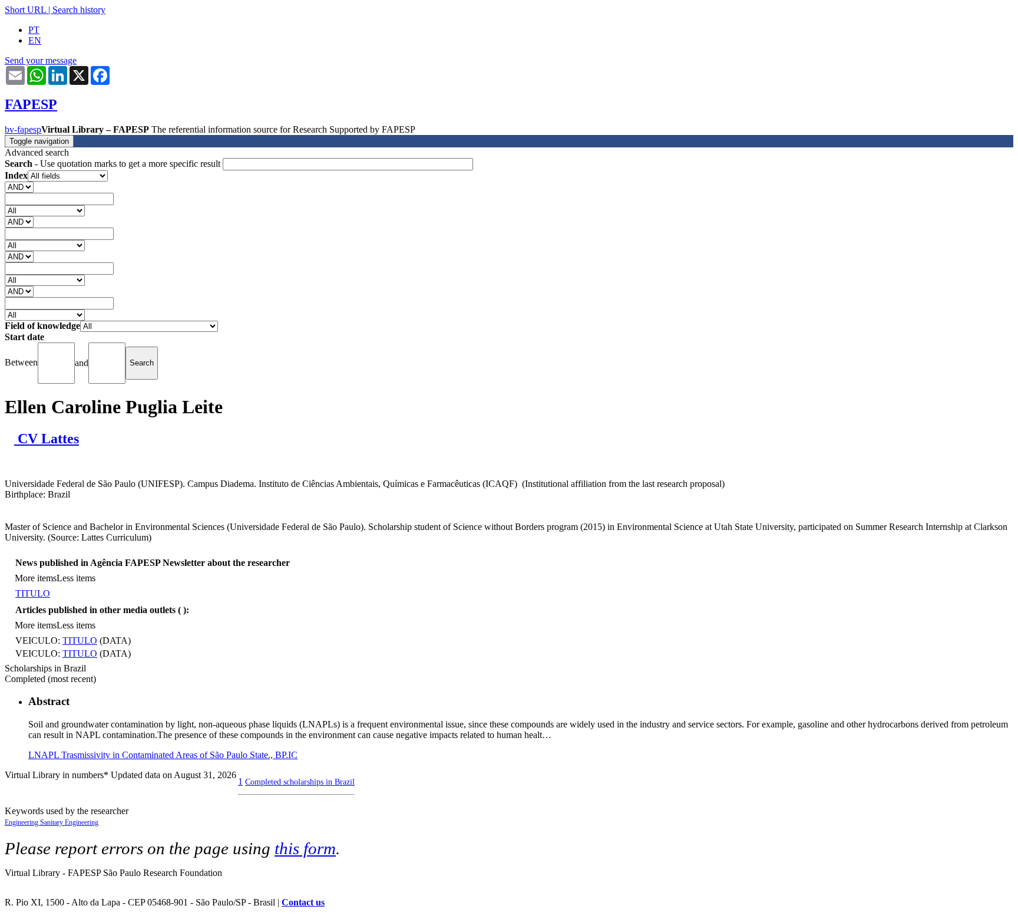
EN (34, 40)
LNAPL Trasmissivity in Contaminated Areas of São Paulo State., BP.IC (163, 755)
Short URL (25, 10)
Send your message (41, 60)
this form (305, 848)
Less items (76, 578)
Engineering (22, 822)
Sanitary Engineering (69, 822)
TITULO (32, 593)
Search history (78, 10)
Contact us (303, 902)
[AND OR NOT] (19, 187)
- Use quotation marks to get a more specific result (114, 164)
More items (36, 578)
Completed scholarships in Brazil (300, 781)
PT (33, 30)
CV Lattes (46, 438)
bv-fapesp (23, 129)
